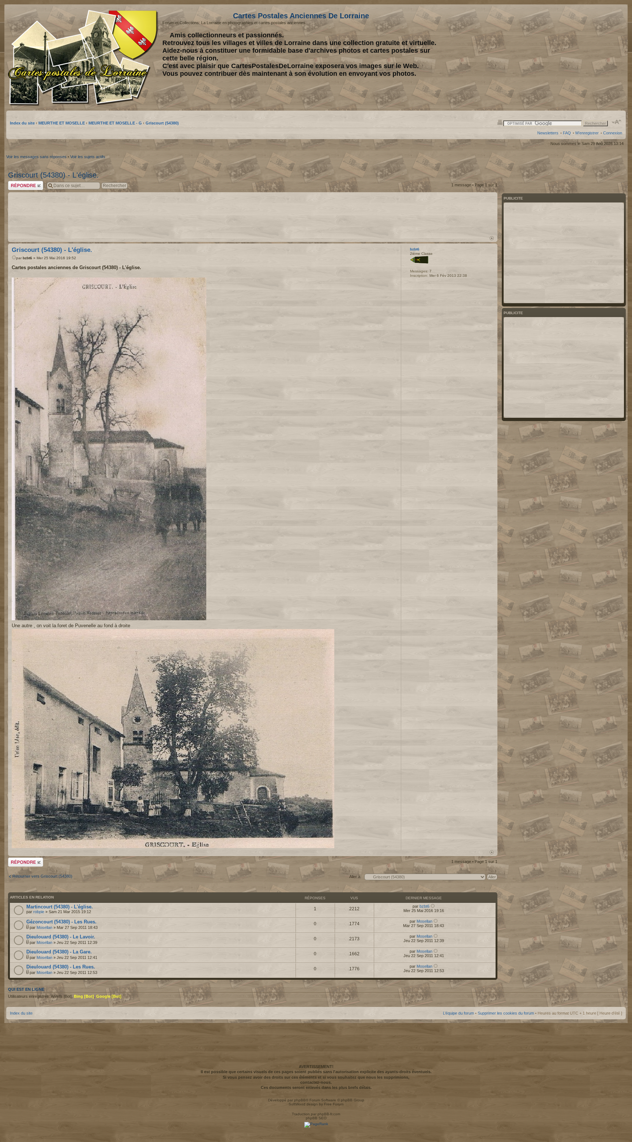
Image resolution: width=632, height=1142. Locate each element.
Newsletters (547, 133)
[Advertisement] (564, 57)
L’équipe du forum (458, 1013)
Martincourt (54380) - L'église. (59, 906)
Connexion (612, 133)
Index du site (22, 123)
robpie (38, 911)
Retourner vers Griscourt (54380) (42, 876)
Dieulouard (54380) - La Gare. (59, 952)
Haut (492, 238)
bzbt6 (27, 258)
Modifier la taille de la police (617, 122)
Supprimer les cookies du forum (506, 1013)
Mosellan (44, 927)
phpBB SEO (316, 1118)
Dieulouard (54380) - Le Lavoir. (60, 937)
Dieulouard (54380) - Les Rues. (60, 967)
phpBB (300, 1100)
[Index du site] (84, 57)
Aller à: (355, 876)
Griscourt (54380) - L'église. (53, 175)
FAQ (567, 133)
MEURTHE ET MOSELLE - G (115, 123)
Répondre (17, 183)
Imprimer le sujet (500, 122)
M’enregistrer (587, 133)
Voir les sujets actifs (87, 157)
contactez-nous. (316, 1082)
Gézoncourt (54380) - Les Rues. (61, 922)
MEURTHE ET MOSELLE (61, 123)
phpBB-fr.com (328, 1114)
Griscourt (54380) (162, 123)
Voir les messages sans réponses (36, 157)
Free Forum (333, 1104)
